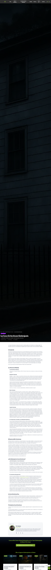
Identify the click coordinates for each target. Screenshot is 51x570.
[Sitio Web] (16, 533)
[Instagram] (20, 533)
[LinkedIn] (22, 533)
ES (49, 1)
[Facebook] (18, 533)
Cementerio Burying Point (24, 477)
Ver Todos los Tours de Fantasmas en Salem (25, 545)
